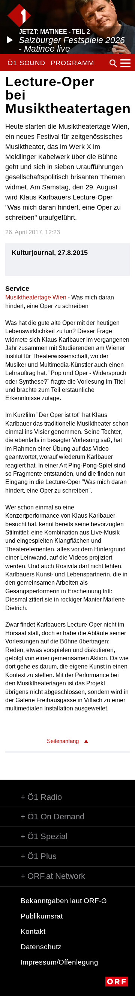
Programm (72, 63)
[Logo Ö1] (19, 15)
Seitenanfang (63, 741)
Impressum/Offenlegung (59, 962)
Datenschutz (41, 947)
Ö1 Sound (26, 63)
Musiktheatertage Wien (35, 297)
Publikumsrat (42, 916)
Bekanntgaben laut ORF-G (64, 901)
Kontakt (33, 931)
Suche (113, 63)
